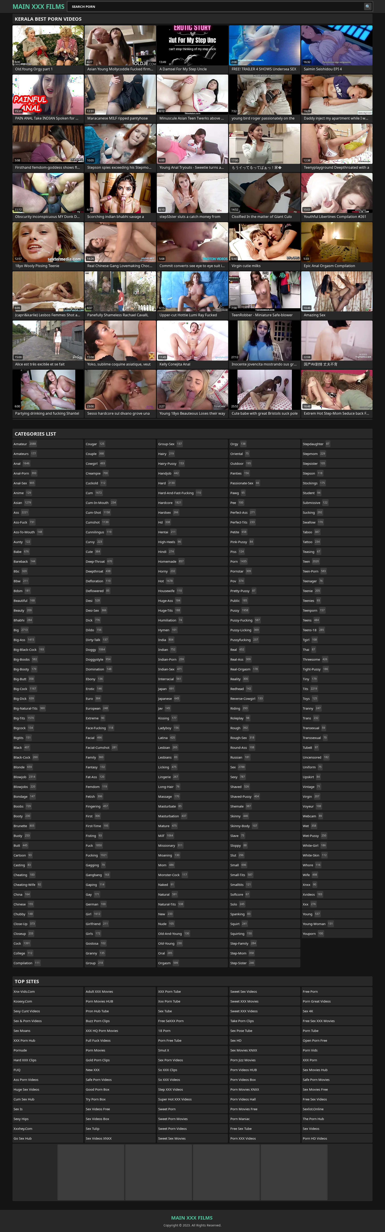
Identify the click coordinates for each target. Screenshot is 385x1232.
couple (95, 453)
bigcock (23, 728)
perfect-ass (242, 512)
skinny (239, 816)
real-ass (240, 659)
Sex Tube (165, 1011)
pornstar (240, 571)
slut (237, 855)
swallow (313, 522)
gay (92, 894)
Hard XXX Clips (25, 1060)
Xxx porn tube (169, 1001)
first (93, 816)
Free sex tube (241, 1128)
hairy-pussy (171, 463)
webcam (312, 816)
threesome (315, 659)
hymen (167, 630)
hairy (166, 453)
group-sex (170, 444)
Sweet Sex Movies (172, 1138)
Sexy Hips (21, 1118)
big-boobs (25, 659)
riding (239, 708)
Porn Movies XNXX (244, 1089)
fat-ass (95, 777)
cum (94, 493)
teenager (313, 581)
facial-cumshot (101, 747)
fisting (94, 835)
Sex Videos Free (98, 1109)
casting (22, 865)
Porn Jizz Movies (243, 1060)
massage (168, 796)
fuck (94, 845)
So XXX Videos (169, 1079)
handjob (168, 473)
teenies (311, 600)
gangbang (97, 875)
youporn (313, 933)
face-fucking (99, 728)
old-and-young (173, 933)
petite (238, 532)
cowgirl (95, 463)
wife (310, 875)
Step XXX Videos (170, 1089)
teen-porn (314, 571)
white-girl (314, 845)
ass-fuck (24, 522)
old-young (170, 943)
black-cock (26, 757)
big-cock (25, 688)
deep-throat (99, 561)
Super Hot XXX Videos (175, 1099)
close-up (24, 923)
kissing (167, 718)
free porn (310, 991)
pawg (237, 493)
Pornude (20, 1050)
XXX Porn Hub (24, 1040)
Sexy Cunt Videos (27, 1011)
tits (310, 688)
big (21, 630)
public (238, 600)
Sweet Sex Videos (243, 991)
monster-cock (172, 875)
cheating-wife (27, 884)
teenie (311, 591)
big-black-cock (29, 649)
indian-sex (170, 669)
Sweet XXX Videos (244, 1011)
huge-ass (169, 600)
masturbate (170, 806)
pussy (239, 610)
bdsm (22, 591)
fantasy (95, 767)
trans (310, 718)
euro (93, 698)
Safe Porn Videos (99, 1079)
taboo (311, 532)
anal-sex (24, 483)
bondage (24, 796)
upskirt (311, 777)
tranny (312, 708)
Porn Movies (95, 1050)
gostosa (96, 943)
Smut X (163, 1050)
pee (236, 502)
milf (165, 835)
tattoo (311, 542)
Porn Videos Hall (243, 1099)
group (94, 963)
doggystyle (98, 659)
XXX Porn (310, 1060)
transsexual (315, 737)
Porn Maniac (240, 1118)
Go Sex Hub (23, 1138)
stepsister (314, 463)
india (165, 639)
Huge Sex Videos (26, 1089)
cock (22, 943)
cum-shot (98, 512)
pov (237, 581)
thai (309, 649)
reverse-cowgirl (246, 698)
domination (98, 669)
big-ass (24, 639)
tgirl (310, 639)
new (165, 914)
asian (22, 502)
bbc (20, 571)
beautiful (24, 600)
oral (165, 953)
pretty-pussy (242, 591)
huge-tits (169, 610)
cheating (24, 875)
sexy (237, 777)
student (311, 493)
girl (93, 914)
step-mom (242, 953)
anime (22, 493)
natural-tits (170, 904)
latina (166, 737)
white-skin (315, 855)
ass (21, 512)
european (97, 708)
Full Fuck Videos (98, 1040)
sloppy (238, 845)
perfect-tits (242, 522)
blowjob (24, 777)
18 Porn (164, 1030)
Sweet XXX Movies (244, 1001)
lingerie (168, 777)
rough (239, 728)
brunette (24, 826)
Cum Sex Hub (24, 1099)
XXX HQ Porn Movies (102, 1030)
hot (165, 581)
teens (311, 620)
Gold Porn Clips (98, 1060)
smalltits (240, 884)
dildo (93, 630)
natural (167, 894)
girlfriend (97, 923)
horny (166, 571)
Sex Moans (22, 1030)
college (23, 953)
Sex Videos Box (97, 1118)
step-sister (242, 963)
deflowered (97, 591)
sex (237, 767)
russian (240, 757)
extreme (95, 718)
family (94, 757)
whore (311, 865)
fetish (94, 796)
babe (21, 551)
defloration (98, 581)
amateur (25, 444)
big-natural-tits (29, 708)
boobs (22, 806)
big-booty (25, 669)
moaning (168, 855)
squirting (241, 933)
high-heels (169, 542)
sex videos (311, 1128)
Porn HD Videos (315, 1138)
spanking (240, 914)
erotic (94, 688)
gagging (95, 865)
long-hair (168, 786)
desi (93, 600)
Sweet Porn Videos (172, 1128)
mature (167, 826)
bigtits (22, 737)
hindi (166, 551)
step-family (243, 943)
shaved (239, 786)
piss (237, 551)
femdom (96, 786)
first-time (97, 826)
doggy (95, 649)
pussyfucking (244, 639)
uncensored (316, 757)
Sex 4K (308, 1011)
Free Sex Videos (315, 1099)
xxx (309, 904)
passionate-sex (244, 483)
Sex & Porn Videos (28, 1021)
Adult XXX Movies (99, 991)
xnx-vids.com (24, 991)
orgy (238, 444)
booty (22, 816)
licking (167, 767)
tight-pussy (315, 669)
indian (166, 649)
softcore (239, 894)
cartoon (23, 855)
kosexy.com (23, 1001)
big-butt (24, 679)
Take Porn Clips (242, 1021)
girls (93, 933)
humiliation (170, 620)
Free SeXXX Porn (171, 1021)
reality (239, 679)
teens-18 (313, 630)
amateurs (25, 453)
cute (93, 551)
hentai (167, 532)
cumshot (97, 522)
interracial (169, 679)
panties (239, 473)
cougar (95, 444)
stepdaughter (316, 444)
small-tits (241, 875)
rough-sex (242, 737)
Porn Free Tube (169, 1040)
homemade (171, 561)
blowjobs (24, 786)
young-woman (318, 923)
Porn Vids (310, 1050)
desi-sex (96, 610)
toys (310, 698)
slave (237, 835)
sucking (312, 512)
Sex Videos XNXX (99, 1138)
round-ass (242, 747)
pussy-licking (244, 630)
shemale (240, 806)
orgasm (168, 963)
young (311, 914)
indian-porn (171, 659)
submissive (315, 502)
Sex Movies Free (315, 1089)
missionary (170, 845)
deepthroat (98, 571)
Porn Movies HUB (99, 1001)
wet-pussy (314, 835)
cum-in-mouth (101, 502)
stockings (314, 483)
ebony (94, 679)
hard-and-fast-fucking (179, 493)
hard (166, 483)
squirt (238, 923)
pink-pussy (241, 542)
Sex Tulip (92, 1128)
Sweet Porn (167, 1109)
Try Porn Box (96, 1099)
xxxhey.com (23, 1128)
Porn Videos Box (243, 1079)
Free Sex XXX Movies (319, 1021)
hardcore (169, 502)
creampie (97, 473)
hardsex (168, 512)
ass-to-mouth (28, 532)
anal (21, 463)
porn (238, 561)
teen (311, 561)
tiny (310, 679)
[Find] (368, 6)
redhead (240, 688)
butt (20, 845)
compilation (27, 963)
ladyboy (168, 728)
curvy (94, 542)
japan (166, 688)
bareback (24, 561)
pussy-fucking (245, 620)
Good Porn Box (97, 1089)
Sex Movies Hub (315, 1070)
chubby (23, 914)
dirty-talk (97, 639)
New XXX (93, 1070)
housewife (170, 591)
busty (22, 835)
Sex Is (18, 1109)
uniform (312, 767)
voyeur (312, 806)
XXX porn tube (169, 991)
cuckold (95, 483)
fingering (97, 806)
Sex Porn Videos (170, 1060)
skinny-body (243, 826)
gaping (95, 884)
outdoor (240, 463)
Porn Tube (310, 1030)
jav (164, 708)
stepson (312, 473)
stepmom (314, 453)
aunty (22, 542)
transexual (314, 728)
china (22, 894)
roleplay (239, 718)
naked (166, 884)
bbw (21, 581)
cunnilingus (98, 532)
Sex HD (236, 1040)
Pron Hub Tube (97, 1011)
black (21, 747)
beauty (23, 610)
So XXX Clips (167, 1070)
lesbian (167, 747)
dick (93, 620)
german (96, 904)
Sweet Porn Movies (173, 1118)
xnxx (309, 884)
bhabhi (23, 620)
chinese (23, 904)
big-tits (24, 718)
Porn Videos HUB (243, 1070)
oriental (239, 453)
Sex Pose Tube (241, 1030)
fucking (96, 855)
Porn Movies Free (243, 1109)
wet (309, 826)
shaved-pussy (244, 796)
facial (94, 737)
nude (166, 923)
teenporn (314, 610)
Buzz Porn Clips (98, 1021)
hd (164, 522)
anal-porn (25, 473)
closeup (23, 933)
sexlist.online (313, 1109)
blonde (23, 767)
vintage (311, 786)
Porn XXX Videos (243, 1138)
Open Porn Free (315, 1040)
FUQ (17, 1070)
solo (237, 904)
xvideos (312, 894)
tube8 (310, 747)
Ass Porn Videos (26, 1079)
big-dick (24, 698)
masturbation (172, 816)
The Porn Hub (313, 1118)
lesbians (167, 757)
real (237, 649)
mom (166, 865)
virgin (311, 796)
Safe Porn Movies (316, 1079)
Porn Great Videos (317, 1001)
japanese (168, 698)
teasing (311, 551)
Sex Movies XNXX (243, 1050)
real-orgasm (244, 669)
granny (95, 953)
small (238, 865)
